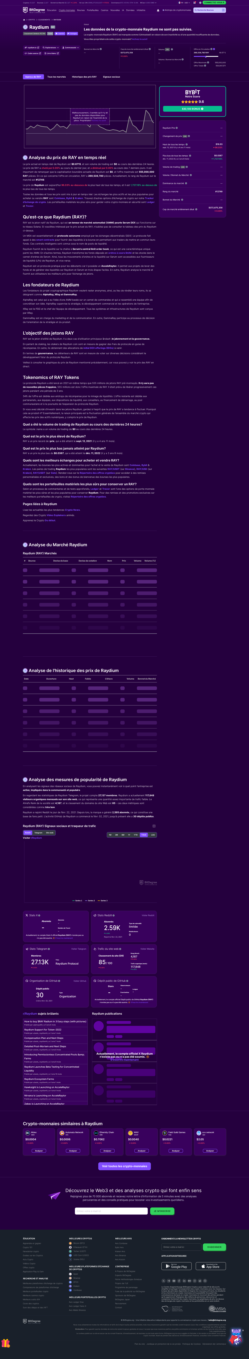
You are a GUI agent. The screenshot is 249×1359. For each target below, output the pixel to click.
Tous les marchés (56, 76)
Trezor (29, 205)
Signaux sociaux (111, 76)
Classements (44, 20)
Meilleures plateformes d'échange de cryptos (43, 1283)
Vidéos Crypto (29, 1263)
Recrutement (120, 1303)
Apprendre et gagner (32, 1243)
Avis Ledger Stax (76, 1302)
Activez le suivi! (139, 39)
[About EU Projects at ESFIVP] (172, 1308)
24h (167, 49)
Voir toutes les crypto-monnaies (124, 1166)
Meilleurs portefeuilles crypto (35, 1291)
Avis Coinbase (121, 1243)
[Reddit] (200, 1281)
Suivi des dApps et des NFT (35, 1307)
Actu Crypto (28, 1259)
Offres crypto (28, 1267)
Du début (50, 520)
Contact (118, 1307)
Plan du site (140, 1344)
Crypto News (72, 509)
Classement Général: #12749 (34, 34)
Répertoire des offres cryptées (97, 472)
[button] (148, 2)
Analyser (39, 1151)
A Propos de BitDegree (125, 1271)
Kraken (79, 198)
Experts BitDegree (123, 1275)
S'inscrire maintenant (64, 938)
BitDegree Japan (122, 1299)
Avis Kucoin (120, 1259)
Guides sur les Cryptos (33, 1255)
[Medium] (189, 1281)
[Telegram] (169, 1281)
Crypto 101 (27, 1247)
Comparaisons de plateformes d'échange (41, 1287)
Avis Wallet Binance (77, 1310)
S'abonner (214, 1247)
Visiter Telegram (78, 949)
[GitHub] (205, 1281)
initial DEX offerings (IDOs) (98, 348)
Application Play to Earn (33, 1271)
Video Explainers (56, 515)
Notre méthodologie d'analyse (128, 1279)
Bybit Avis (119, 1247)
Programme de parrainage (126, 1287)
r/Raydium (36, 837)
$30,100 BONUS (191, 108)
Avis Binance (120, 1255)
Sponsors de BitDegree (125, 1295)
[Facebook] (179, 1281)
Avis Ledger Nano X (77, 1306)
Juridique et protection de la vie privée (164, 1344)
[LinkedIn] (184, 1281)
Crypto (31, 20)
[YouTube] (174, 1281)
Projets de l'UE (121, 1283)
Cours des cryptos (31, 1303)
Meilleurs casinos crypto (33, 1295)
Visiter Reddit (148, 915)
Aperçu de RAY (33, 76)
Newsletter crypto (31, 1251)
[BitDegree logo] (31, 1321)
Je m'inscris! (162, 1211)
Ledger (151, 202)
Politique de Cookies (191, 1344)
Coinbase (59, 198)
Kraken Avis (120, 1251)
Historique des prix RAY (84, 76)
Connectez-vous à (214, 2)
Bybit (69, 198)
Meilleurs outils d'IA (31, 1299)
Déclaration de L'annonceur (214, 1344)
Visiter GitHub (79, 981)
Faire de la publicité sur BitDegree (130, 1291)
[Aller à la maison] (25, 20)
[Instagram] (195, 1281)
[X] (163, 1281)
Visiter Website (147, 949)
